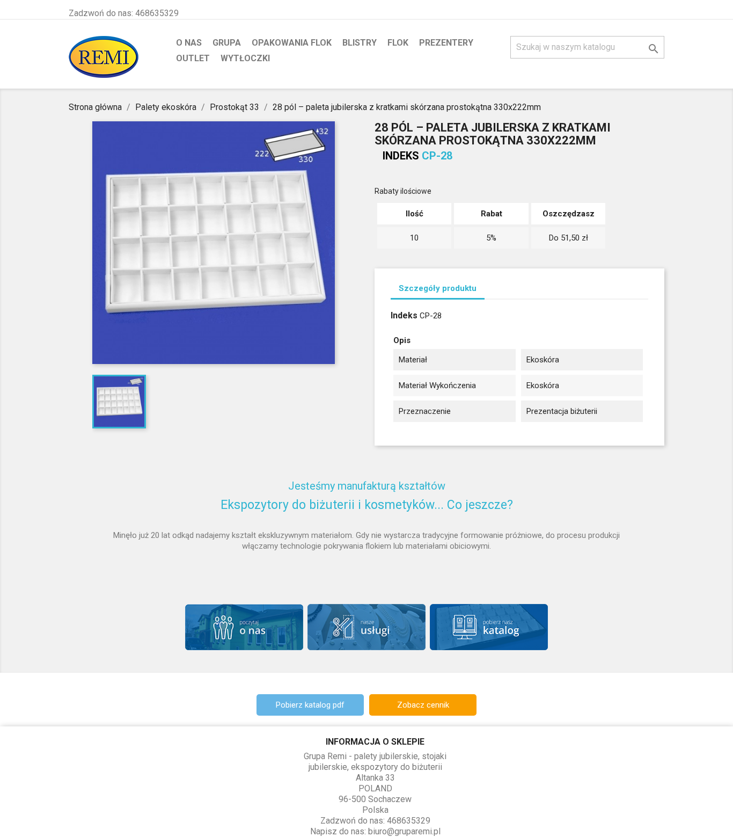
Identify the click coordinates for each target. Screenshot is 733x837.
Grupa (226, 43)
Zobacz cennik (423, 705)
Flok (397, 43)
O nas (189, 43)
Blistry (359, 43)
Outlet (193, 58)
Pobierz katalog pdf (310, 705)
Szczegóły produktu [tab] (438, 288)
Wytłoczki (245, 58)
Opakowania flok (292, 43)
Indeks (401, 156)
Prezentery (446, 43)
